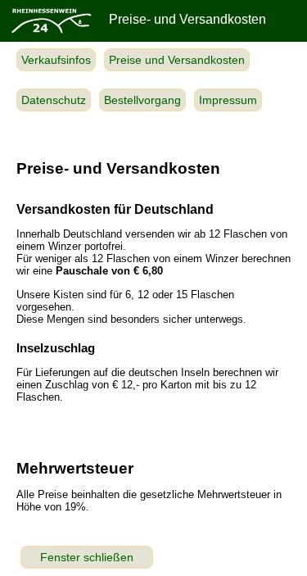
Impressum (228, 100)
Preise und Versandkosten (177, 59)
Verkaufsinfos (56, 59)
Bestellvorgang (142, 100)
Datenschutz (53, 100)
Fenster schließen (86, 557)
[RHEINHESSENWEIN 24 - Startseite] (51, 32)
